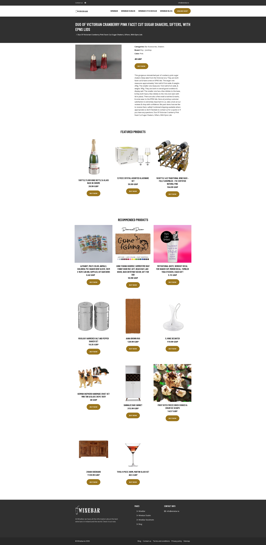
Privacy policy (176, 541)
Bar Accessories (151, 47)
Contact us (147, 541)
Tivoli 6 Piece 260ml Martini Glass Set (133, 471)
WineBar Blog (166, 11)
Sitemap (186, 541)
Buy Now (141, 66)
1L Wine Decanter (172, 338)
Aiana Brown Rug (133, 338)
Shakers (161, 47)
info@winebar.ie (183, 3)
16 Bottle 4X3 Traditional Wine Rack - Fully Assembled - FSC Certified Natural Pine (172, 181)
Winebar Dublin (128, 11)
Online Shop (182, 11)
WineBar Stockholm (147, 11)
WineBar (114, 11)
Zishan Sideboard (93, 471)
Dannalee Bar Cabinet (133, 405)
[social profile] (85, 3)
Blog (140, 524)
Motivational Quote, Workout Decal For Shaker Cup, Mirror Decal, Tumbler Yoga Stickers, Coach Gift (172, 269)
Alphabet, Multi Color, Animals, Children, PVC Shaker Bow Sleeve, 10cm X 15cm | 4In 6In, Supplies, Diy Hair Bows (93, 269)
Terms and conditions (161, 541)
